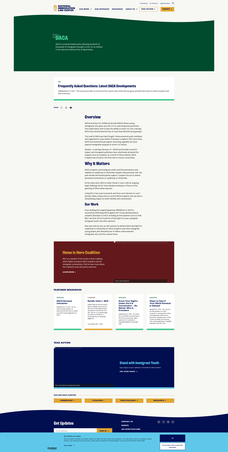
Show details (68, 445)
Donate (166, 9)
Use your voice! (127, 371)
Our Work (84, 9)
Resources (117, 9)
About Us (130, 9)
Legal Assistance (165, 3)
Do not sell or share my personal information (172, 446)
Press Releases (128, 400)
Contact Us (127, 422)
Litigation (97, 400)
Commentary (144, 3)
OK (173, 438)
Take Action (147, 9)
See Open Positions (130, 429)
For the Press (154, 3)
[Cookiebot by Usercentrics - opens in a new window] (52, 448)
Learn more (68, 272)
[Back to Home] (64, 9)
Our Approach (102, 9)
